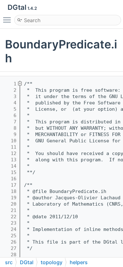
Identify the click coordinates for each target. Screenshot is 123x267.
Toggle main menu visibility (8, 19)
